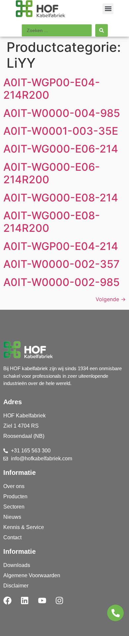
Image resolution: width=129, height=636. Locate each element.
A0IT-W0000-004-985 (61, 113)
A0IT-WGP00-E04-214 (60, 246)
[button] (108, 8)
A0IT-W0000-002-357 (61, 264)
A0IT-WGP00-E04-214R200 (51, 88)
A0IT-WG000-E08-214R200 (51, 221)
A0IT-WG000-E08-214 (60, 197)
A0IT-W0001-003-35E (60, 130)
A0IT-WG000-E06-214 (60, 148)
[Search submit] (101, 30)
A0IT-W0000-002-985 (61, 282)
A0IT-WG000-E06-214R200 (51, 173)
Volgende (111, 299)
